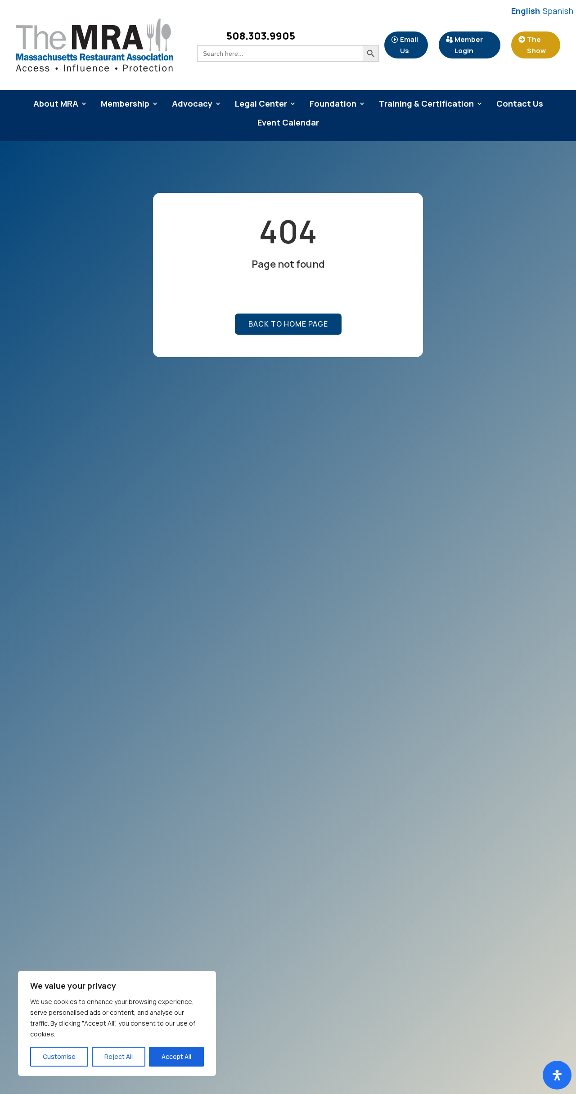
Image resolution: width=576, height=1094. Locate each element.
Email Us (409, 45)
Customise (59, 1056)
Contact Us (519, 104)
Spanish (558, 10)
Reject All (118, 1056)
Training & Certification (426, 104)
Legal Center (261, 104)
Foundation (333, 104)
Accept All (176, 1056)
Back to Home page (288, 324)
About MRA (55, 104)
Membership (125, 104)
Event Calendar (288, 123)
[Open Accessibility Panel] (557, 1075)
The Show (536, 45)
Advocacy (192, 104)
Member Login (468, 45)
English (525, 10)
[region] (117, 1023)
